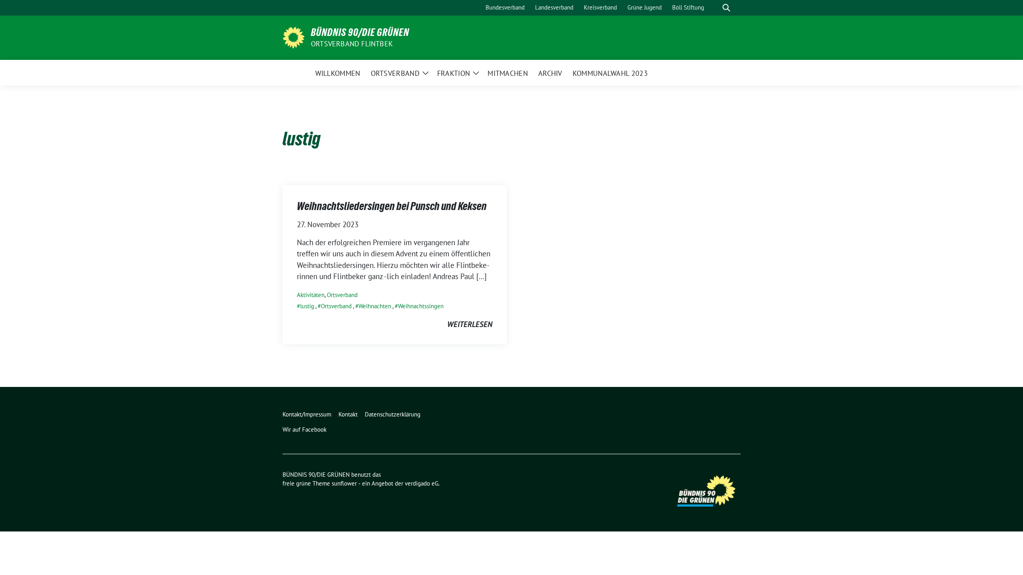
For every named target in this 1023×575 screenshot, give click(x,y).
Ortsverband (342, 295)
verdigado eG (421, 483)
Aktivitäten (310, 295)
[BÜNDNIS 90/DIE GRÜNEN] (294, 37)
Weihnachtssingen (421, 306)
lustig (307, 306)
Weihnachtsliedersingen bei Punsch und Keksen (392, 206)
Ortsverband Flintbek (352, 43)
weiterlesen (469, 324)
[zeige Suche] (726, 8)
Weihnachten (374, 306)
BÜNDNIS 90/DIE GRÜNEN (360, 32)
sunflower (344, 483)
